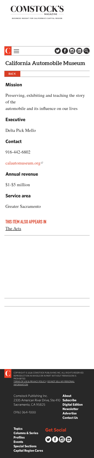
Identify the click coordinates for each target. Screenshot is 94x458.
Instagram (72, 50)
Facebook (65, 50)
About (67, 396)
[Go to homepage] (37, 12)
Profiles (19, 437)
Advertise (70, 413)
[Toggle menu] (16, 50)
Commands (3, 454)
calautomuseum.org (22, 163)
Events (18, 442)
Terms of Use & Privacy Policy (30, 381)
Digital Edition (73, 404)
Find (87, 50)
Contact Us (70, 417)
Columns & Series (26, 433)
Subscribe (70, 400)
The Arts (13, 228)
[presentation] (8, 50)
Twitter (58, 50)
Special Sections (25, 446)
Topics (18, 428)
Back (12, 73)
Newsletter (70, 409)
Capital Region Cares (28, 450)
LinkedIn (79, 50)
